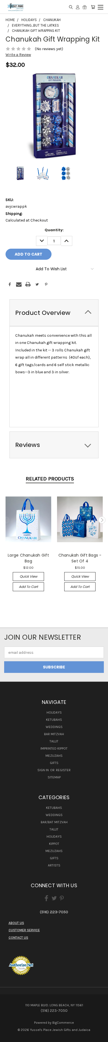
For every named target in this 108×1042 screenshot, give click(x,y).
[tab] (54, 312)
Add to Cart (28, 586)
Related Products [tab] (50, 479)
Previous (6, 520)
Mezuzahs (54, 756)
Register (63, 770)
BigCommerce (63, 1023)
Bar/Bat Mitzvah (54, 822)
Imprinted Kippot (54, 748)
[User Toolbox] (78, 7)
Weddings (54, 727)
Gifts (54, 763)
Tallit (54, 741)
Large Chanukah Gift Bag (28, 558)
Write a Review (18, 54)
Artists (54, 865)
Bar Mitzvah (54, 734)
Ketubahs (54, 720)
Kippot (54, 844)
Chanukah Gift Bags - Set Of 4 (80, 558)
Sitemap (54, 777)
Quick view (28, 576)
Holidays (54, 712)
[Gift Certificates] (85, 7)
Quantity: (54, 230)
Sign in (43, 770)
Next (102, 520)
